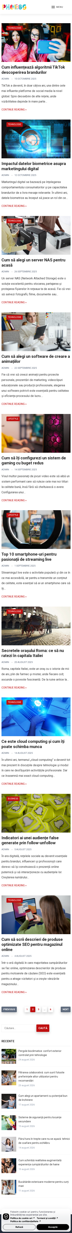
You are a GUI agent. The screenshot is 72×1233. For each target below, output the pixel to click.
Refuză (19, 1227)
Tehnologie (14, 28)
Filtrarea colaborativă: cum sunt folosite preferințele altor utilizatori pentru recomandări (41, 1076)
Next (66, 1009)
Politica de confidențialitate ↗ (25, 1221)
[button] (57, 7)
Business (13, 798)
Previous (9, 1009)
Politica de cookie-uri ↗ (22, 1218)
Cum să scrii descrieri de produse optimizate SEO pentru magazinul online (32, 944)
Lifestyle (13, 418)
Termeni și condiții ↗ (47, 1218)
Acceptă (52, 1227)
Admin (5, 78)
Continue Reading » (14, 109)
